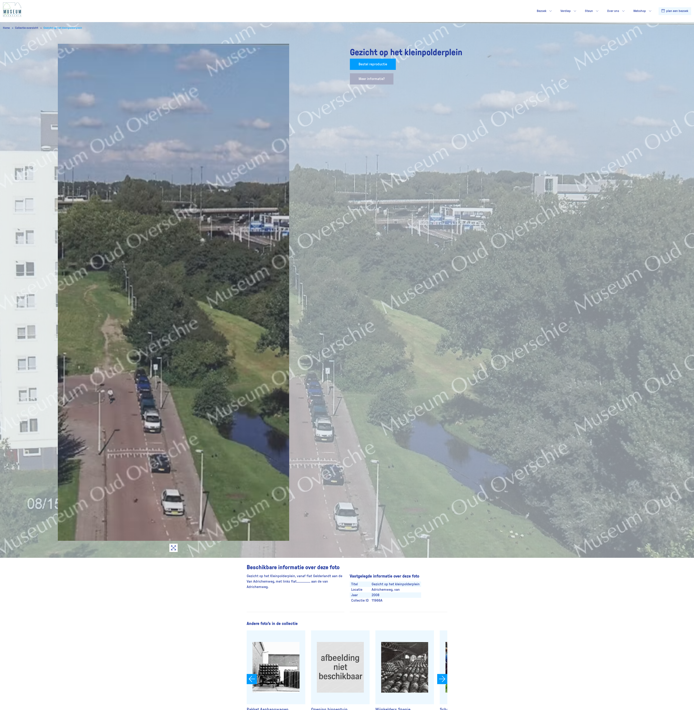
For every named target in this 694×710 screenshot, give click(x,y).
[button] (550, 11)
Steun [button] (589, 11)
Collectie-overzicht (27, 27)
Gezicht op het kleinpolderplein (62, 27)
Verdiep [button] (565, 11)
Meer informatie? (372, 79)
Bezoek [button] (541, 11)
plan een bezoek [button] (676, 11)
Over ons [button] (613, 11)
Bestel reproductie (373, 64)
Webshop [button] (639, 11)
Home (6, 27)
